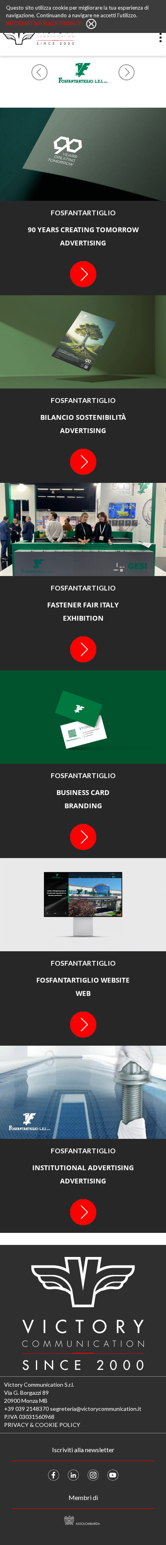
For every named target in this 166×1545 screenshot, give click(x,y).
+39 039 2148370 (26, 1408)
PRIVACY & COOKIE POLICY (42, 1424)
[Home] (37, 37)
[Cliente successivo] (126, 72)
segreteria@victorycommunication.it (95, 1408)
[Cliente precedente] (39, 72)
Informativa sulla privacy (44, 23)
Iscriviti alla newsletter (83, 1449)
